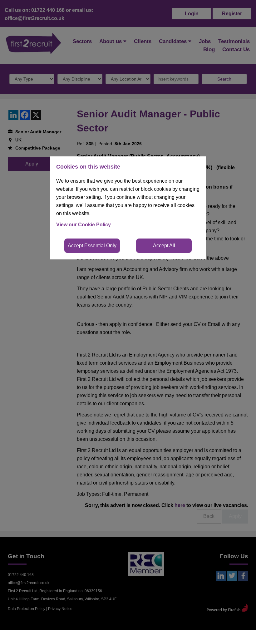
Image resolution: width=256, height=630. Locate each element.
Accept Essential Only (92, 245)
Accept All (164, 245)
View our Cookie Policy (83, 224)
